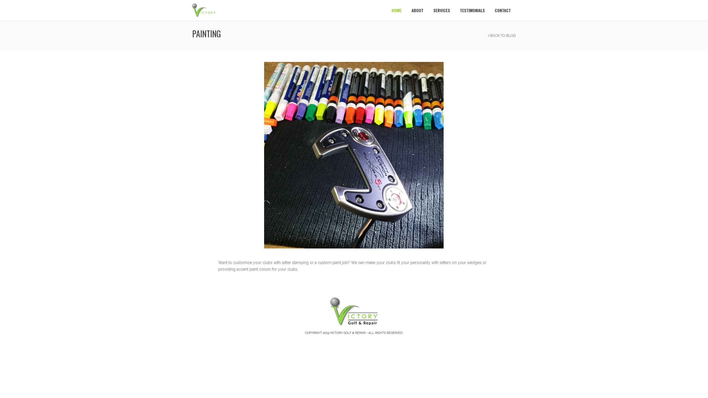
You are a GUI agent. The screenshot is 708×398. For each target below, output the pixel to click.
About (417, 10)
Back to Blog (503, 35)
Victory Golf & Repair (347, 333)
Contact (503, 10)
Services (441, 10)
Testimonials (472, 10)
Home (397, 10)
